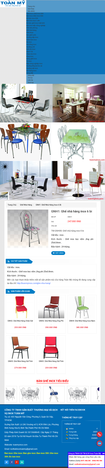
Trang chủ (12, 205)
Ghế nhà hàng (26, 205)
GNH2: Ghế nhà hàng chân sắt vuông (20, 322)
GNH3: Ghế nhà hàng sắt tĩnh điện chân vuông (51, 362)
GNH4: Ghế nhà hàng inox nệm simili (82, 322)
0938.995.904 (97, 461)
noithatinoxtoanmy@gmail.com (87, 464)
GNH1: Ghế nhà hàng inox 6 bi (48, 205)
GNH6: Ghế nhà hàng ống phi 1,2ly (51, 322)
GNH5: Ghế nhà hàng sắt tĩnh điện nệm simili (20, 362)
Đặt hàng (59, 253)
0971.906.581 (86, 461)
